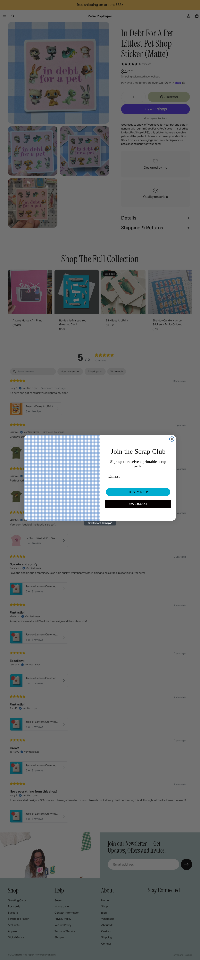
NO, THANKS (138, 503)
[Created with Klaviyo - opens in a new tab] (100, 523)
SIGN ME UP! (138, 492)
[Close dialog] (172, 439)
